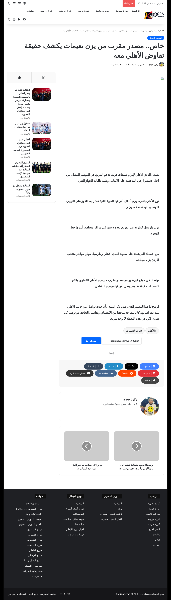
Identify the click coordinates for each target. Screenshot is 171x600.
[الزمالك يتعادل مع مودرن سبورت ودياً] (41, 190)
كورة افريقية (65, 11)
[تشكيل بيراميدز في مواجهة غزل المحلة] (41, 128)
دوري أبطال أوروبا (75, 508)
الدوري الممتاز (132, 30)
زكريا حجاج (153, 64)
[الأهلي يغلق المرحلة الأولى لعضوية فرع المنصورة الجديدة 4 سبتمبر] (41, 144)
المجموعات (78, 513)
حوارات (156, 545)
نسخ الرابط (91, 340)
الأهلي (151, 330)
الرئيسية (136, 11)
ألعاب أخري (154, 529)
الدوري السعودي (35, 529)
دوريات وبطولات (76, 534)
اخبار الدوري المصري (111, 519)
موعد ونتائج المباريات (73, 519)
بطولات (30, 11)
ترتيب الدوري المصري (111, 513)
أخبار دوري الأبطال (75, 529)
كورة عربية (83, 11)
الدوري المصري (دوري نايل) (29, 508)
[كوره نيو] (154, 15)
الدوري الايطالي (35, 555)
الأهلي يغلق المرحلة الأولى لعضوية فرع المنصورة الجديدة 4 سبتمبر (22, 146)
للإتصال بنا (21, 594)
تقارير (157, 539)
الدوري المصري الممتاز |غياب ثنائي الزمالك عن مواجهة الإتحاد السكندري (21, 169)
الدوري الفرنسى (35, 545)
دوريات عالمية (102, 11)
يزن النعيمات (133, 330)
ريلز (120, 508)
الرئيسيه (118, 503)
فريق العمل (33, 594)
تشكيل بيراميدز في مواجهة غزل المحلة (22, 127)
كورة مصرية (122, 11)
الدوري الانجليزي (35, 539)
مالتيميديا (79, 524)
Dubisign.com (123, 594)
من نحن (11, 594)
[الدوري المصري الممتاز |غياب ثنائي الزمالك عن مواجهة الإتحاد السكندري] (41, 167)
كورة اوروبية (46, 11)
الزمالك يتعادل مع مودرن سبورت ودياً (21, 189)
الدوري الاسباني (35, 534)
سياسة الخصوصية (48, 594)
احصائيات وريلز (33, 514)
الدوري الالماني (36, 550)
